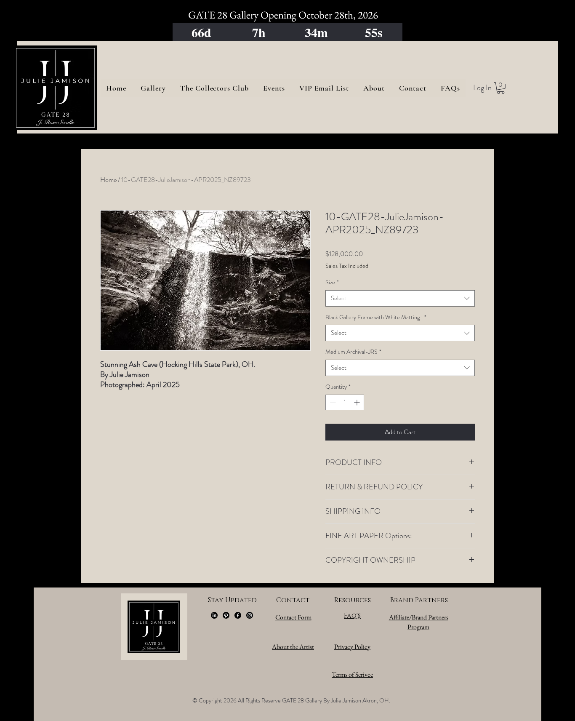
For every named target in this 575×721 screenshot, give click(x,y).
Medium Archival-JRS (353, 352)
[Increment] (357, 402)
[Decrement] (332, 402)
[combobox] (400, 298)
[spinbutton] (344, 402)
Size (332, 282)
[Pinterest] (226, 615)
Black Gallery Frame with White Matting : (375, 317)
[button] (501, 88)
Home (108, 179)
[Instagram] (249, 615)
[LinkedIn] (214, 615)
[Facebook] (237, 615)
